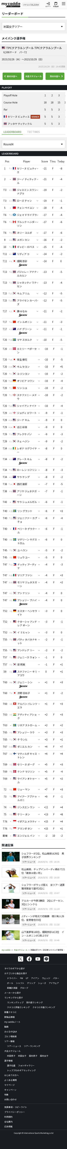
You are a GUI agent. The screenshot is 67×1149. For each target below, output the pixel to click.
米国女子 (22, 1055)
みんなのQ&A (10, 1031)
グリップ (31, 982)
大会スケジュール (33, 76)
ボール (10, 982)
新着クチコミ (10, 1012)
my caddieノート (12, 1021)
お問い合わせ (10, 1099)
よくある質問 (10, 1079)
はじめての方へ (11, 1075)
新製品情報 (9, 1016)
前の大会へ (12, 76)
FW (21, 978)
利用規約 (8, 1116)
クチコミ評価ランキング (18, 1007)
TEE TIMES (33, 132)
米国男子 (11, 1055)
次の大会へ (55, 76)
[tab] (33, 132)
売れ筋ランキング (34, 1002)
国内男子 (33, 1055)
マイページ (9, 1084)
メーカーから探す (12, 992)
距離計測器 (12, 987)
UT (27, 978)
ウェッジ (46, 978)
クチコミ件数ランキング (43, 1007)
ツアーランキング (32, 1046)
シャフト (20, 982)
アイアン (35, 978)
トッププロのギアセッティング (21, 1070)
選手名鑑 (11, 1065)
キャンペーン (10, 1089)
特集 (6, 1094)
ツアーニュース (14, 1046)
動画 (6, 1026)
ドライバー (12, 978)
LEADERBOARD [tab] (12, 132)
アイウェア (54, 982)
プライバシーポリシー (14, 1111)
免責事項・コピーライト (15, 1107)
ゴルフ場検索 (10, 1036)
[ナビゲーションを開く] (63, 4)
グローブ (24, 987)
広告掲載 (8, 1126)
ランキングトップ (15, 1002)
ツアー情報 (9, 1041)
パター (56, 978)
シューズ (42, 982)
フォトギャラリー (26, 1065)
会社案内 (8, 1121)
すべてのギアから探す (14, 968)
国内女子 (44, 1055)
